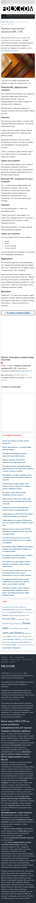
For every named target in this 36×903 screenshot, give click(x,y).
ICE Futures (16, 607)
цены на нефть (11, 644)
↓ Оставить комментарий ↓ (17, 312)
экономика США (30, 644)
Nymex (22, 607)
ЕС (23, 612)
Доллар (8, 612)
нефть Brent (14, 636)
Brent (7, 607)
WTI (25, 607)
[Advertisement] (18, 335)
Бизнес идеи (15, 659)
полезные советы (13, 639)
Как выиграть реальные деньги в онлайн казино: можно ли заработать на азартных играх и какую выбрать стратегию (16, 581)
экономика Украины (11, 647)
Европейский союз (28, 612)
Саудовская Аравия (20, 619)
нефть (9, 636)
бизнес (20, 623)
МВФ (27, 615)
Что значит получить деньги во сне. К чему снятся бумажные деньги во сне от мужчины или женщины (16, 540)
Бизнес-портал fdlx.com (16, 673)
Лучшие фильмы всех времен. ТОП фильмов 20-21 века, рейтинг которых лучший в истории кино (17, 522)
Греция (4, 612)
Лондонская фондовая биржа (17, 615)
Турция (27, 619)
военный (11, 628)
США (12, 618)
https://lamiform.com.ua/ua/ (9, 50)
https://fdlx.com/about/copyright (10, 699)
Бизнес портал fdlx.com (24, 371)
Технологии (19, 657)
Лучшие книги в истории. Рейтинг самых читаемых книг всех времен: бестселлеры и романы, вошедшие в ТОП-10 (16, 486)
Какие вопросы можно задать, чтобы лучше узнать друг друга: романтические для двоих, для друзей (17, 501)
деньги (15, 628)
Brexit (10, 607)
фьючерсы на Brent (18, 642)
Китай (5, 615)
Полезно (4, 662)
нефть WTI (21, 636)
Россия (5, 618)
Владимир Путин (19, 610)
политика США (23, 639)
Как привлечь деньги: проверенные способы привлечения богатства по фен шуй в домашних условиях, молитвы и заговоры (18, 468)
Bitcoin (4, 607)
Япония (16, 624)
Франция (11, 624)
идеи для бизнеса (13, 632)
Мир (11, 657)
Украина (5, 623)
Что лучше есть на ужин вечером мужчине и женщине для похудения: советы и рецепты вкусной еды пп (16, 564)
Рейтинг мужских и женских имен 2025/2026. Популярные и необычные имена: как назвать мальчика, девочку (17, 531)
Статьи (12, 662)
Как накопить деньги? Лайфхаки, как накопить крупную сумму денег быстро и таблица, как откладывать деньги (17, 548)
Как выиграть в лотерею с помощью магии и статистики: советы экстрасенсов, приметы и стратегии (17, 477)
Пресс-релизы (27, 659)
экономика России (20, 644)
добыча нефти (23, 628)
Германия (28, 609)
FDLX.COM (8, 666)
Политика (5, 659)
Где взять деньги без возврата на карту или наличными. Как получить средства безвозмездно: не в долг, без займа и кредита (16, 572)
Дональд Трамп (15, 612)
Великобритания (8, 609)
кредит (26, 633)
